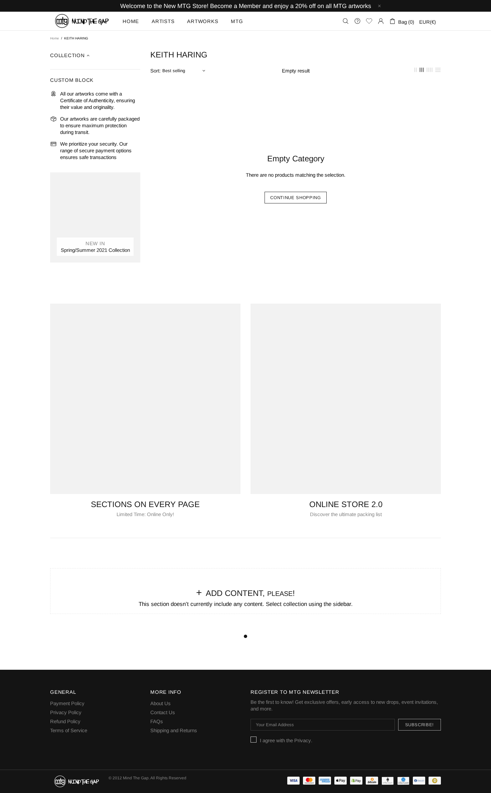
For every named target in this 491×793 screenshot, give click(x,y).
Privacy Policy (65, 712)
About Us (160, 703)
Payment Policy (67, 703)
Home (54, 38)
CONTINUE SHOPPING (295, 197)
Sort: (155, 70)
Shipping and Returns (173, 730)
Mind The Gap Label (82, 21)
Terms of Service (68, 730)
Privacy (302, 740)
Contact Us (162, 712)
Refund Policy (65, 721)
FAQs (156, 721)
